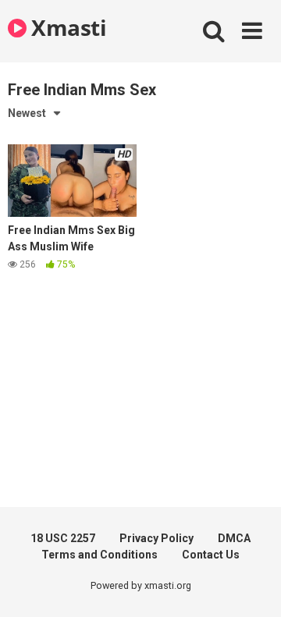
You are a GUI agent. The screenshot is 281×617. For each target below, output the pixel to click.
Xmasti (66, 27)
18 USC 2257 (62, 538)
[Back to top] (252, 585)
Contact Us (211, 554)
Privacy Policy (156, 538)
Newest (27, 113)
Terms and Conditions (99, 554)
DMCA (234, 538)
